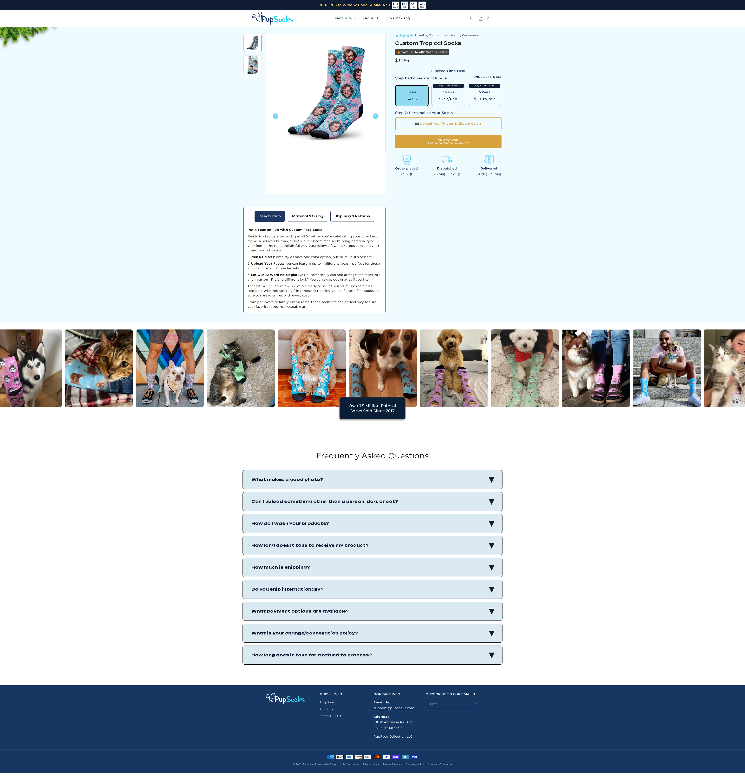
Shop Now (327, 702)
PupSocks (308, 764)
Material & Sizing (307, 216)
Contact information (440, 764)
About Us (326, 709)
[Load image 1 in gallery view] (252, 43)
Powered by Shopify (327, 764)
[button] (345, 18)
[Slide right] (375, 116)
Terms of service (392, 764)
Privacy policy (371, 764)
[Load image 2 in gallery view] (252, 65)
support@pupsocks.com (393, 708)
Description (270, 216)
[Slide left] (275, 116)
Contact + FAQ (330, 716)
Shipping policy (415, 764)
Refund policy (351, 764)
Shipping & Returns (352, 216)
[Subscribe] (474, 704)
